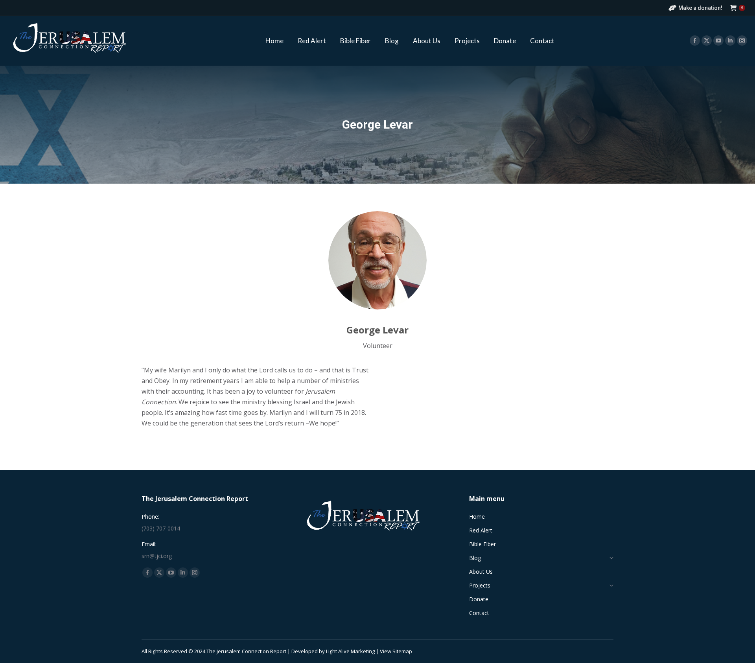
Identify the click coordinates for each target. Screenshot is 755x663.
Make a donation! (700, 8)
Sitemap (402, 651)
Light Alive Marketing (350, 651)
